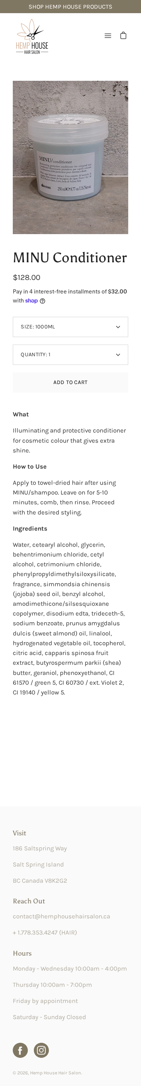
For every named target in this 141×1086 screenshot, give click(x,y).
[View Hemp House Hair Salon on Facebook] (20, 1050)
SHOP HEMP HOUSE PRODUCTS (70, 6)
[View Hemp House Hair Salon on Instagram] (41, 1050)
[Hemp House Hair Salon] (31, 35)
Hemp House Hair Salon (55, 1072)
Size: (38, 327)
